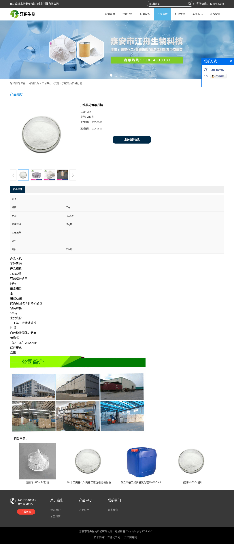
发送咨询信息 (132, 139)
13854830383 (216, 3)
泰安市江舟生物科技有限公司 (95, 531)
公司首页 (110, 14)
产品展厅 (162, 14)
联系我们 (113, 510)
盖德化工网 (113, 537)
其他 (56, 83)
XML (150, 531)
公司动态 (145, 14)
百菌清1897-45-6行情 (37, 482)
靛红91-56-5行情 (192, 482)
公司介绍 (127, 14)
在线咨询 (26, 511)
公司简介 (55, 510)
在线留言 (215, 14)
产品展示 (84, 510)
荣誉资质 (55, 516)
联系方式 (198, 14)
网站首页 (34, 83)
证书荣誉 (180, 14)
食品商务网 (130, 537)
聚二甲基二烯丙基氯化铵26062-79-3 (141, 482)
